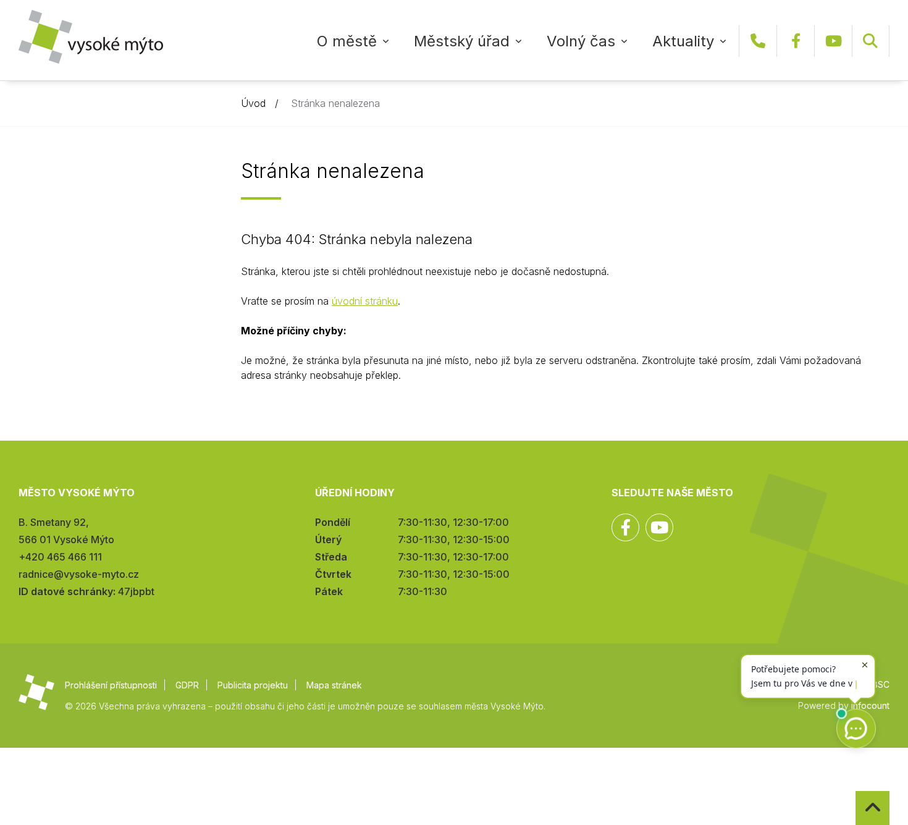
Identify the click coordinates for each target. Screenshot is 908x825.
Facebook (795, 41)
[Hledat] (870, 41)
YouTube (833, 41)
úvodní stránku (365, 301)
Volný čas (581, 41)
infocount (870, 705)
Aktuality (683, 41)
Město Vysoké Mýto (91, 37)
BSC (880, 684)
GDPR (187, 685)
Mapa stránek (334, 685)
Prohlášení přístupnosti (111, 685)
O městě (347, 41)
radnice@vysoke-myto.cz (79, 574)
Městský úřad (462, 41)
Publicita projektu (252, 685)
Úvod (253, 103)
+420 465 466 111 (757, 41)
